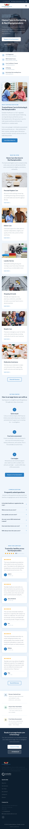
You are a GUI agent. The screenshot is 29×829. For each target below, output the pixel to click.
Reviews (4, 797)
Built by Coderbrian (14, 826)
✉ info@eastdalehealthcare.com (17, 1)
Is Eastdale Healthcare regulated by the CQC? (14, 504)
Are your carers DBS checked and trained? (14, 520)
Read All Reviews (14, 683)
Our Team (4, 788)
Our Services (7, 44)
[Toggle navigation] (26, 6)
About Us (4, 783)
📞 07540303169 (6, 1)
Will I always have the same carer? (14, 530)
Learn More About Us (9, 140)
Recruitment (5, 791)
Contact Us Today (14, 746)
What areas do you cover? (14, 510)
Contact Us (4, 794)
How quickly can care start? (14, 514)
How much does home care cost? (14, 526)
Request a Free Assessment (11, 39)
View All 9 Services (14, 379)
